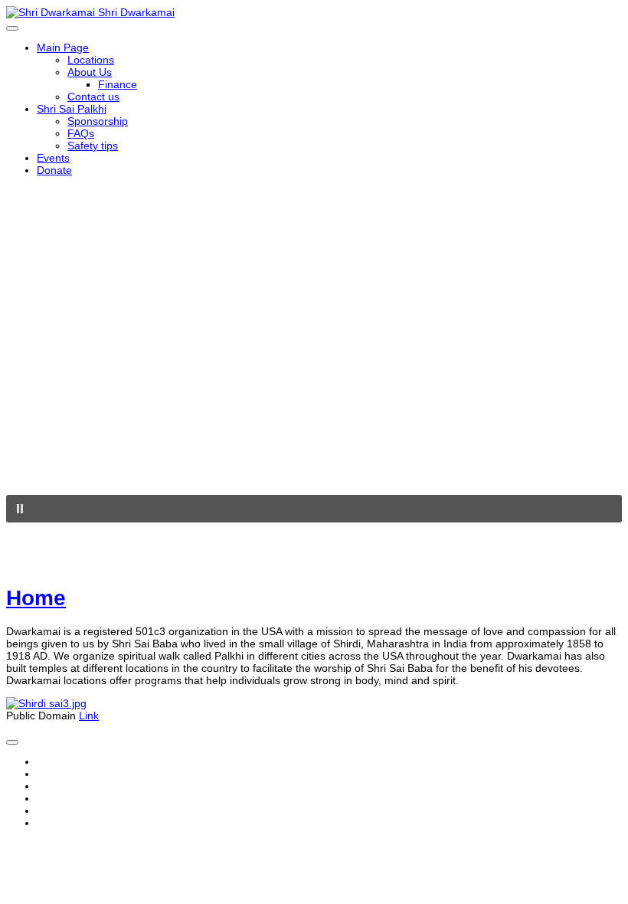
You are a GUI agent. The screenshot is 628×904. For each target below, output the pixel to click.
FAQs (80, 133)
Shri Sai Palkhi (71, 109)
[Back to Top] (12, 742)
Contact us (93, 96)
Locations (90, 60)
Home (36, 598)
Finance (117, 84)
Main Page (63, 47)
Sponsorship (97, 121)
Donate (54, 170)
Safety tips (92, 145)
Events (53, 158)
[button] (314, 508)
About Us (89, 72)
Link (89, 715)
